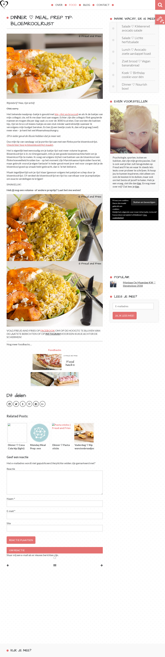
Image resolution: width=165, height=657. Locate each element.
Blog (86, 4)
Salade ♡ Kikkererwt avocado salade (136, 28)
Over (58, 4)
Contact (103, 4)
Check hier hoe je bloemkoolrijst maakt (30, 144)
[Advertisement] (134, 248)
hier (139, 183)
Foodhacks (54, 349)
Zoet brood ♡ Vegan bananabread (136, 63)
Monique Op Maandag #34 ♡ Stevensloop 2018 (139, 284)
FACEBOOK (47, 330)
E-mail (11, 510)
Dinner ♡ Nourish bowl (134, 86)
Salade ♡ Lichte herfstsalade (132, 40)
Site (9, 523)
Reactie (11, 468)
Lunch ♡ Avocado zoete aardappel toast (136, 51)
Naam (11, 498)
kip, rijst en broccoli (66, 114)
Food (73, 4)
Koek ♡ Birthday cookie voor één (133, 75)
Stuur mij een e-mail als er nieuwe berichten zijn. (32, 555)
